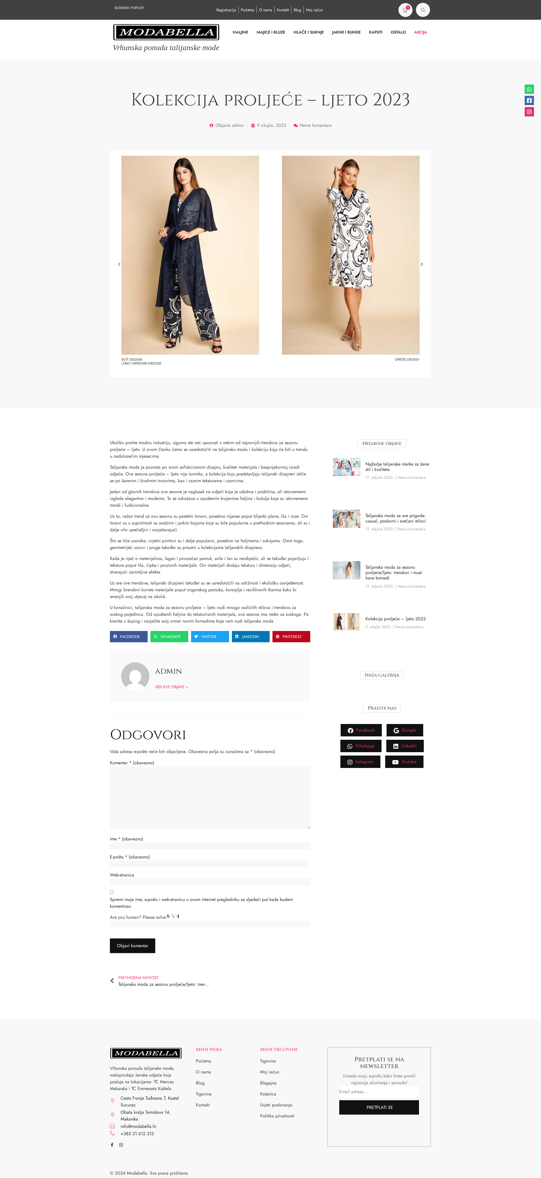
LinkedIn (408, 746)
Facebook (365, 730)
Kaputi (375, 32)
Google (408, 730)
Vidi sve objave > (171, 686)
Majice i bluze (271, 32)
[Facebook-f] (112, 1145)
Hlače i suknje (309, 32)
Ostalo (398, 32)
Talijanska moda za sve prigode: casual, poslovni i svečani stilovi (395, 518)
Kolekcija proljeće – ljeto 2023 (395, 618)
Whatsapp (364, 746)
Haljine (240, 32)
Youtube (408, 761)
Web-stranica (122, 875)
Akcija (420, 32)
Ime (126, 839)
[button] (423, 10)
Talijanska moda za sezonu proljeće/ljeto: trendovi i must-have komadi (393, 572)
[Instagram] (121, 1145)
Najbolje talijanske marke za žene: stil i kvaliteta (397, 467)
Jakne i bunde (346, 32)
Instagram (363, 761)
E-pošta (130, 857)
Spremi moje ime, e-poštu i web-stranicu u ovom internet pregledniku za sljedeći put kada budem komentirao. (201, 902)
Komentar (132, 763)
